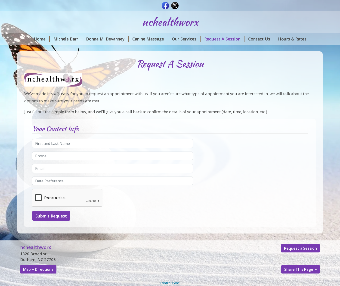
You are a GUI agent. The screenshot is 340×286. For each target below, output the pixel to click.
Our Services (184, 39)
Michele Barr (65, 39)
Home (40, 39)
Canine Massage (148, 39)
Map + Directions (38, 269)
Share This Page (299, 269)
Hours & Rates (292, 39)
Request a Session (300, 248)
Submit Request (51, 216)
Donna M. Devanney (105, 39)
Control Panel (170, 283)
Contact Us (259, 39)
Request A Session (222, 39)
